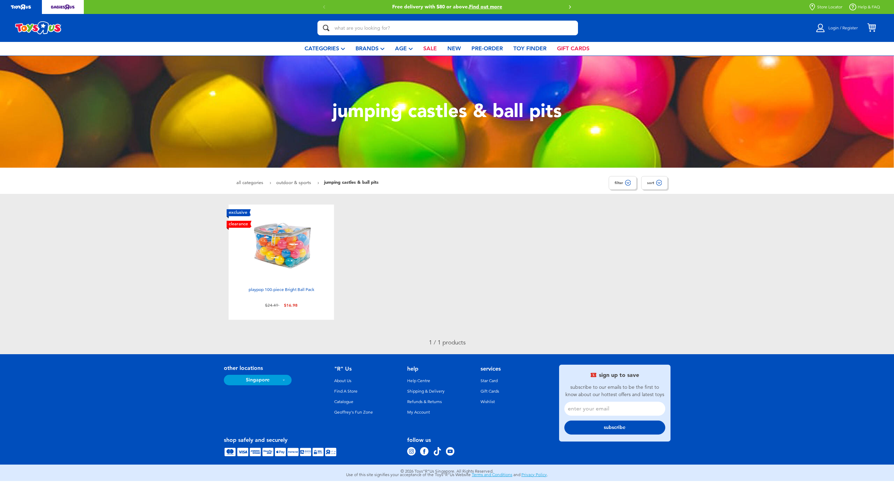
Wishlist (488, 401)
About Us (342, 380)
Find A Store (346, 391)
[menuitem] (324, 49)
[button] (324, 7)
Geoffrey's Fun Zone (353, 412)
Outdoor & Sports (294, 182)
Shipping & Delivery (426, 391)
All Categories (250, 182)
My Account (418, 412)
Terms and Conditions (492, 474)
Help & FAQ (869, 7)
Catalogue (343, 401)
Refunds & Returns (424, 401)
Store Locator (829, 7)
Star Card (489, 380)
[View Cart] (871, 28)
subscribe (614, 427)
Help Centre (418, 380)
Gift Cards (490, 391)
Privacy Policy (534, 474)
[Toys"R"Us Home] (38, 28)
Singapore (258, 380)
